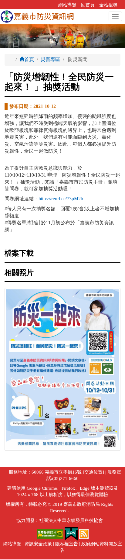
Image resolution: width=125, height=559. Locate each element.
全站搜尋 (108, 4)
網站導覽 (67, 4)
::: (52, 4)
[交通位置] (93, 472)
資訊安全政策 (38, 543)
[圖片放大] (62, 369)
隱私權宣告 (66, 543)
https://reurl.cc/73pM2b (61, 198)
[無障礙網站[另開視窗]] (51, 533)
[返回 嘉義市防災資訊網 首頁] (37, 16)
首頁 (29, 59)
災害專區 (50, 59)
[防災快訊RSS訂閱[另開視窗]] (84, 533)
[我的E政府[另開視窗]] (71, 533)
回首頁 (88, 4)
